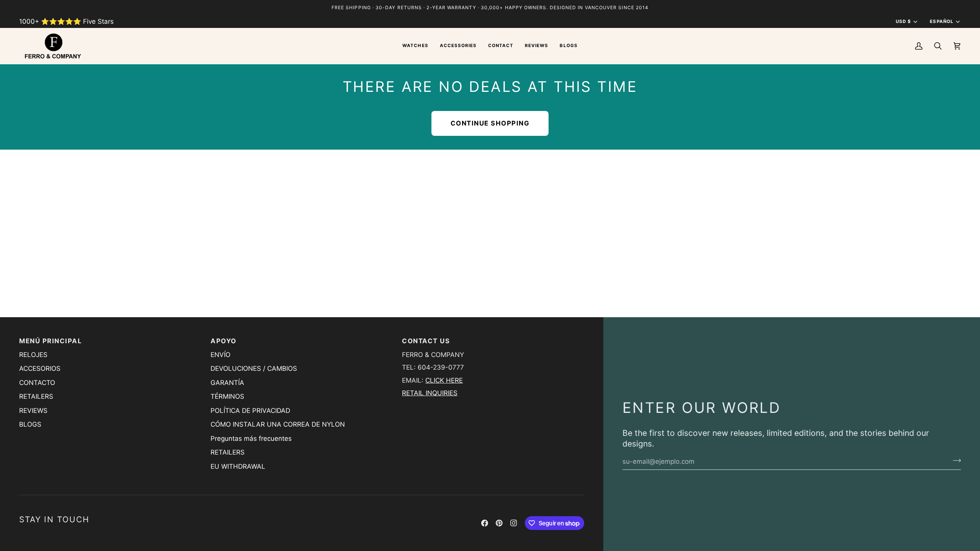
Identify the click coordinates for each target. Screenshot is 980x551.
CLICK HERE (444, 380)
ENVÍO (220, 355)
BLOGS (30, 424)
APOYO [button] (224, 341)
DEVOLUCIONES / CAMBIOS (254, 368)
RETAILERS (36, 396)
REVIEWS (33, 410)
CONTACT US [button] (426, 341)
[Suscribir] (954, 460)
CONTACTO (37, 382)
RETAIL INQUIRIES (429, 393)
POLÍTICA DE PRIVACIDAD (250, 410)
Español (941, 21)
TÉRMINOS (227, 396)
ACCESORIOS (39, 368)
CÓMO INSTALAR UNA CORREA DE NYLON (278, 424)
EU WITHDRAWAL (238, 466)
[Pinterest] (499, 523)
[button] (415, 46)
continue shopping (490, 123)
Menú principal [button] (50, 341)
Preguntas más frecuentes (251, 438)
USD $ (903, 21)
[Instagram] (513, 523)
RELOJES (33, 355)
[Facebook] (484, 523)
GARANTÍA (227, 382)
